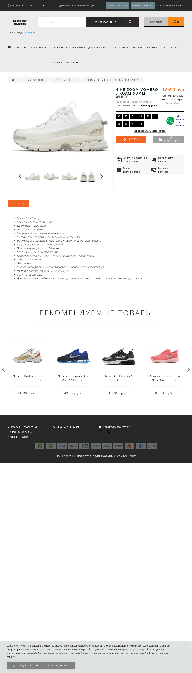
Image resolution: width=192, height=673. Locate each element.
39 (140, 116)
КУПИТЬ (133, 139)
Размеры (153, 47)
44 (133, 123)
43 (126, 123)
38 (133, 116)
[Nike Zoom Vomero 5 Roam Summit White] (32, 176)
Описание (18, 203)
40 (148, 116)
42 (118, 123)
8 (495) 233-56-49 (68, 427)
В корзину (171, 139)
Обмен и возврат (131, 47)
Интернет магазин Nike (68, 47)
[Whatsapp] (101, 431)
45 (140, 123)
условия (113, 653)
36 (118, 116)
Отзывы (57, 62)
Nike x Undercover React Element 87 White (27, 380)
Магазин (72, 62)
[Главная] (13, 80)
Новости (177, 47)
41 (155, 116)
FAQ (165, 47)
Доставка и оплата (102, 47)
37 (126, 116)
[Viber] (109, 432)
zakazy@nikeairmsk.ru (117, 427)
